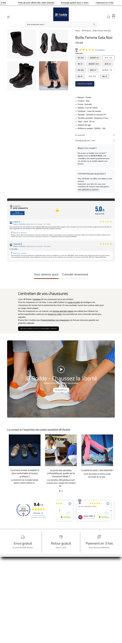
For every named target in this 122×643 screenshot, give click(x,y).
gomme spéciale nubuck (63, 311)
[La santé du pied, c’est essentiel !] (97, 450)
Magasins (11, 596)
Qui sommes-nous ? (15, 592)
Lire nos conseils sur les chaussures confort (38, 328)
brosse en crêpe (55, 314)
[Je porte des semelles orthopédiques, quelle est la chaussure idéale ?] (61, 450)
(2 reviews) (100, 50)
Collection (11, 573)
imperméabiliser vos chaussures (55, 320)
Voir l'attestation (17, 213)
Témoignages (35, 593)
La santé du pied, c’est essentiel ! (97, 470)
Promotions (12, 569)
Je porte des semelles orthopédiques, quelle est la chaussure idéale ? (61, 473)
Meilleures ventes (14, 577)
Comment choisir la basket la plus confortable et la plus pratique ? (24, 473)
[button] (108, 17)
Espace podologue (38, 597)
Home (77, 31)
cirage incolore (73, 302)
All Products (86, 31)
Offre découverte (14, 584)
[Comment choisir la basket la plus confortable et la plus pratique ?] (25, 450)
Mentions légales (37, 589)
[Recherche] (94, 24)
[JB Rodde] (61, 15)
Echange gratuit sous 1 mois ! (75, 3)
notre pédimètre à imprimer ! (88, 189)
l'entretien (37, 299)
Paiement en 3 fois (105, 3)
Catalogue (11, 600)
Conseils (11, 604)
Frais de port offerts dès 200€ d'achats (36, 3)
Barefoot (10, 588)
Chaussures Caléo (38, 601)
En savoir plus (80, 135)
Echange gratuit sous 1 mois (85, 140)
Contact (10, 608)
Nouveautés (12, 580)
